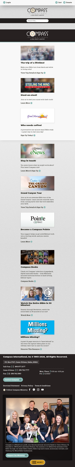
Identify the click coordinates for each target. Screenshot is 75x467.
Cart (60, 2)
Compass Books (27, 281)
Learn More (25, 103)
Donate (69, 2)
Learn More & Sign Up (29, 171)
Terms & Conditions (42, 386)
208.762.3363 (16, 374)
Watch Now (25, 315)
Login (8, 2)
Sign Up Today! (27, 135)
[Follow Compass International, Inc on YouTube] (42, 389)
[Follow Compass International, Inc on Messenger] (34, 389)
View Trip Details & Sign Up (32, 73)
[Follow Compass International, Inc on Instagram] (38, 389)
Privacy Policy (27, 386)
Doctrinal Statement (11, 386)
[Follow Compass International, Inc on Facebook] (29, 389)
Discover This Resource (30, 349)
